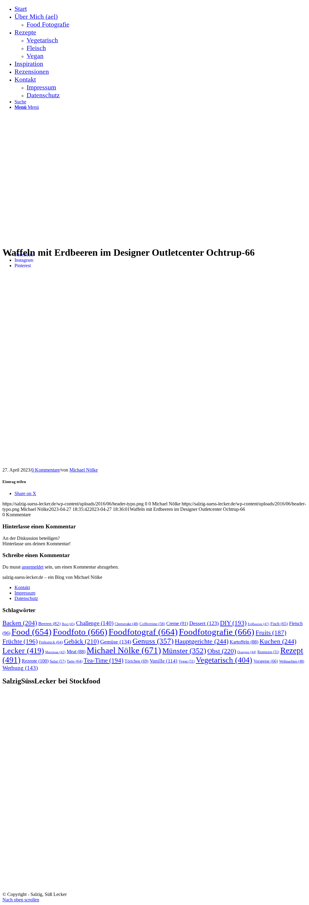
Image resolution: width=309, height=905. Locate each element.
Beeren (49, 623)
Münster (184, 651)
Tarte (74, 661)
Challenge (94, 623)
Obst (221, 651)
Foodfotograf (143, 632)
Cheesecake (126, 624)
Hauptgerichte (201, 641)
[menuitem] (160, 9)
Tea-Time (103, 660)
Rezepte (35, 661)
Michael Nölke (83, 469)
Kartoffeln (244, 641)
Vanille (163, 661)
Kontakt (22, 587)
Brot (68, 624)
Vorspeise (265, 661)
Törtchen (136, 661)
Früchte (20, 641)
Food (31, 632)
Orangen (246, 652)
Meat (76, 651)
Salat (57, 661)
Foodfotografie (216, 632)
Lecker (23, 650)
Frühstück (51, 642)
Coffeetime (152, 624)
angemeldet (32, 566)
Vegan (187, 661)
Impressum (24, 592)
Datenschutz (26, 598)
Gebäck (81, 641)
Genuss (153, 641)
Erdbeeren (258, 624)
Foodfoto (80, 632)
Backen (19, 623)
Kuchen (278, 641)
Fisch (279, 623)
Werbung (20, 668)
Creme (177, 623)
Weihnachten (291, 661)
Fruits (271, 632)
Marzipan (55, 652)
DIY (233, 623)
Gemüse (115, 642)
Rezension (268, 652)
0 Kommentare (45, 469)
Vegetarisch (224, 660)
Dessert (204, 623)
